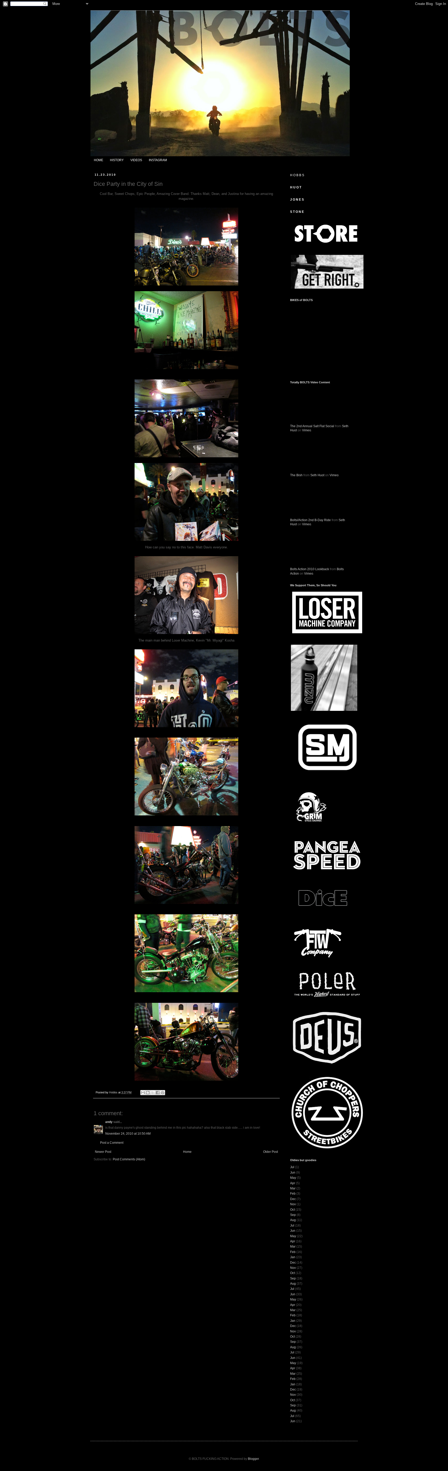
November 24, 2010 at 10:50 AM (128, 1133)
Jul (292, 1167)
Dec (293, 1199)
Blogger (253, 1459)
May (293, 1178)
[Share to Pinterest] (162, 1092)
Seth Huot (317, 475)
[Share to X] (152, 1092)
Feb (293, 1193)
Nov (293, 1204)
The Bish (296, 475)
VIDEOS (136, 160)
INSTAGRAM (158, 160)
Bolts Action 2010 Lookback (309, 569)
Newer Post (103, 1152)
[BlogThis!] (147, 1092)
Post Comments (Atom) (129, 1159)
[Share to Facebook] (157, 1092)
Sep (293, 1215)
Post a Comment (111, 1143)
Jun (292, 1172)
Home (187, 1152)
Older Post (270, 1152)
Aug (293, 1220)
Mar (293, 1188)
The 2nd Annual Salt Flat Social (312, 426)
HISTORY (117, 160)
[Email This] (142, 1092)
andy (109, 1122)
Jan (292, 1257)
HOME (98, 160)
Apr (292, 1183)
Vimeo (306, 430)
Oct (292, 1209)
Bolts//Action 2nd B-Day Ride (310, 520)
